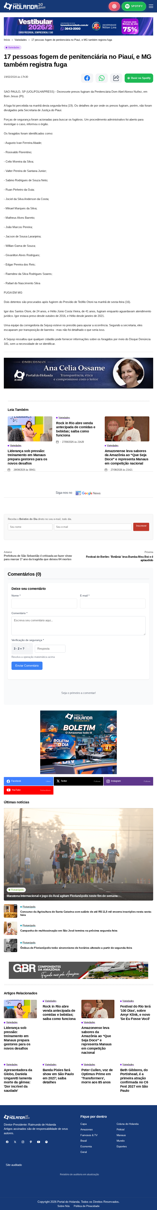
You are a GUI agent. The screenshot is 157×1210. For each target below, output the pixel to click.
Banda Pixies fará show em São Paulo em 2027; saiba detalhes (58, 1076)
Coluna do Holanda (128, 1123)
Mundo (121, 1140)
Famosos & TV (88, 1135)
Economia (86, 1146)
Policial (120, 1129)
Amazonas (86, 1129)
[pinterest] (30, 1142)
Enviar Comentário (27, 665)
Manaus (121, 1135)
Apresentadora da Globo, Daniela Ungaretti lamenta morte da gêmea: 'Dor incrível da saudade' (18, 1080)
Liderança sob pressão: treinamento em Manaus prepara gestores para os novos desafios (27, 457)
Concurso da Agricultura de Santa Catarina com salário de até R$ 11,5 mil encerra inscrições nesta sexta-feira (86, 913)
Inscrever (141, 525)
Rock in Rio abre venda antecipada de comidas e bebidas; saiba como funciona (75, 429)
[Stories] (114, 6)
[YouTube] (38, 1142)
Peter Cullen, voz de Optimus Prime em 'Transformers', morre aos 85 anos (97, 1076)
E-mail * (84, 595)
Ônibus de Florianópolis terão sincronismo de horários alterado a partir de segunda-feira (76, 947)
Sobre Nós (63, 1206)
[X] (15, 1142)
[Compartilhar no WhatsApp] (102, 78)
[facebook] (7, 1142)
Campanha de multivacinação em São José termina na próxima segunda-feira (68, 930)
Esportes (122, 1146)
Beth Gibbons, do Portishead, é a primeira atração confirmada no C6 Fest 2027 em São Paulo (134, 1080)
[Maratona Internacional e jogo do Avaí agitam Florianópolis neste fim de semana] (78, 854)
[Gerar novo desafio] (28, 649)
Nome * (15, 595)
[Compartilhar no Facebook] (87, 78)
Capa (83, 1123)
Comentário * (19, 613)
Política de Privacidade (86, 1206)
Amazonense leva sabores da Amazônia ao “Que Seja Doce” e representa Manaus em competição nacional (126, 457)
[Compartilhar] (116, 78)
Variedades (21, 39)
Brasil (83, 1140)
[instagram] (23, 1142)
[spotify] (46, 1142)
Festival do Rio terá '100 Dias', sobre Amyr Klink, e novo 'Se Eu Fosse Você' (135, 1012)
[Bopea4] (24, 6)
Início (7, 39)
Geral (83, 1151)
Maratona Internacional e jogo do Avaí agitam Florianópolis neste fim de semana (62, 896)
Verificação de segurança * (27, 640)
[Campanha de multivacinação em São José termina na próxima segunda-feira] (10, 928)
